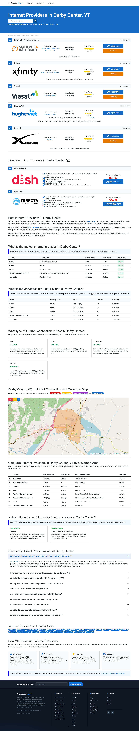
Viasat (11, 269)
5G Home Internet (52, 49)
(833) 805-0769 (114, 92)
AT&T (73, 704)
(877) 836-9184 (114, 136)
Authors (109, 701)
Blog (91, 698)
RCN (73, 719)
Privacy (18, 713)
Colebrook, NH (69, 632)
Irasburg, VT (50, 629)
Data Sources (94, 707)
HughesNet (13, 277)
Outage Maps (94, 710)
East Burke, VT (13, 632)
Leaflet (92, 454)
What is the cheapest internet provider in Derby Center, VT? (37, 578)
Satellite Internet (59, 716)
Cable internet (90, 221)
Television (49, 73)
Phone (56, 73)
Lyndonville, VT (44, 632)
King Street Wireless (20, 482)
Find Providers (76, 684)
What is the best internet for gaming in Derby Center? (34, 599)
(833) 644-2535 (114, 113)
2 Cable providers (55, 393)
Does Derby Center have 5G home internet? (29, 604)
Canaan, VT (35, 632)
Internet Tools (94, 701)
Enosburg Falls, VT (79, 632)
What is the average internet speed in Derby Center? (33, 610)
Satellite (47, 95)
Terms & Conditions (25, 713)
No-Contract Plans (60, 719)
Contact (109, 704)
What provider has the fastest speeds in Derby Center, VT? (36, 583)
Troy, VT (67, 629)
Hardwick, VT (89, 632)
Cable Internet (59, 707)
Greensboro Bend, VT (24, 632)
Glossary (92, 704)
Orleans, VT (42, 629)
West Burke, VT (115, 629)
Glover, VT (91, 629)
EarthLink (74, 698)
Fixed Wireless (46, 48)
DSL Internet (58, 710)
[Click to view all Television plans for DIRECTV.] (25, 201)
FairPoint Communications (22, 494)
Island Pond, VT (83, 629)
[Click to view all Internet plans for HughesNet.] (25, 113)
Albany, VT (106, 629)
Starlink (11, 265)
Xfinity (11, 261)
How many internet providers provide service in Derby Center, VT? (40, 572)
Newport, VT (12, 629)
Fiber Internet (58, 701)
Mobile (54, 48)
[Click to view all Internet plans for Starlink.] (25, 138)
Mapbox (126, 454)
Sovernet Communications (22, 506)
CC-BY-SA (116, 454)
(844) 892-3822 (114, 181)
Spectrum (74, 707)
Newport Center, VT (32, 629)
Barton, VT (74, 629)
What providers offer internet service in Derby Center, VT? (36, 615)
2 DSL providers (66, 393)
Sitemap (92, 713)
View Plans (113, 51)
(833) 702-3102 (114, 204)
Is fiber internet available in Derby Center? (29, 588)
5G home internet (33, 227)
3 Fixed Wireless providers (80, 393)
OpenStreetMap (104, 454)
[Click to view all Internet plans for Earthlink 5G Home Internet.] (25, 48)
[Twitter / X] (112, 712)
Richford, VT (124, 629)
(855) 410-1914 (114, 69)
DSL (15, 399)
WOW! (73, 722)
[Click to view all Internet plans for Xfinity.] (25, 71)
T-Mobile (74, 716)
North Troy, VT (59, 629)
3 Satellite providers (97, 393)
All (18, 399)
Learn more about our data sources (113, 673)
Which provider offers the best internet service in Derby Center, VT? (40, 556)
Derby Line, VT (21, 629)
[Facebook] (108, 712)
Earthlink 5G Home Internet (18, 273)
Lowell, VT (99, 629)
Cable (43, 73)
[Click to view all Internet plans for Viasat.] (25, 94)
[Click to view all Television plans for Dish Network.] (25, 179)
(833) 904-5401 (114, 46)
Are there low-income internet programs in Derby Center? (36, 594)
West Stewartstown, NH (56, 632)
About (108, 698)
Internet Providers (60, 698)
